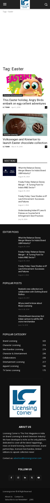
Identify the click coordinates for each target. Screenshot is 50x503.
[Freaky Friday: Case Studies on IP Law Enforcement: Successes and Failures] (9, 199)
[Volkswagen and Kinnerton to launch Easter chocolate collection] (25, 125)
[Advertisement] (25, 40)
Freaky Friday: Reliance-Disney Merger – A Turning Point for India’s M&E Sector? (31, 185)
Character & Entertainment (13, 95)
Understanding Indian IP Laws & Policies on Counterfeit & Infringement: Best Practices (32, 213)
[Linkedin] (25, 477)
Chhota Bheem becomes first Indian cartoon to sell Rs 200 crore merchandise (31, 319)
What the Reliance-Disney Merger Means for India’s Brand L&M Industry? (32, 170)
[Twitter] (32, 477)
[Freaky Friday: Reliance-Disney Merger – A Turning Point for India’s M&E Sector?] (9, 185)
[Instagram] (18, 477)
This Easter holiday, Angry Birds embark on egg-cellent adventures (24, 101)
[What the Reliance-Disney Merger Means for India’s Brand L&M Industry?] (9, 171)
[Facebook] (11, 477)
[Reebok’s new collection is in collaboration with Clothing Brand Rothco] (9, 292)
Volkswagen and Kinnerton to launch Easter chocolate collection (25, 141)
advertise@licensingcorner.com (27, 458)
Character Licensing (11, 135)
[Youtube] (38, 477)
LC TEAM (6, 107)
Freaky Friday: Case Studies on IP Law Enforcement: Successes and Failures (32, 199)
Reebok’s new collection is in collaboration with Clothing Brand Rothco (32, 292)
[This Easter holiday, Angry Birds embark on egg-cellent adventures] (25, 85)
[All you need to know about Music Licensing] (9, 306)
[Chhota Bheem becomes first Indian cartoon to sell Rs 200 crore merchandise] (9, 319)
